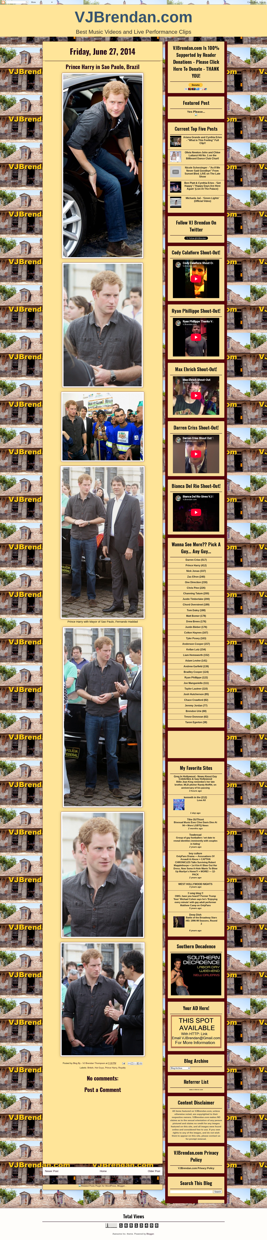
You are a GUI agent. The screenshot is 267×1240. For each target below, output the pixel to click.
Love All (201, 800)
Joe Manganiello (193, 683)
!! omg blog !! (195, 893)
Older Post (154, 1171)
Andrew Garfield (193, 666)
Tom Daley (193, 610)
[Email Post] (123, 1063)
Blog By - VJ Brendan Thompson (89, 1063)
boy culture (195, 853)
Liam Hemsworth (193, 655)
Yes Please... (196, 111)
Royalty (122, 1067)
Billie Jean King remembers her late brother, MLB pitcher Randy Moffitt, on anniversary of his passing (195, 784)
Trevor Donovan (193, 716)
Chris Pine (193, 588)
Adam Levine (193, 660)
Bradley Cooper (193, 672)
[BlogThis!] (132, 1063)
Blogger (150, 1234)
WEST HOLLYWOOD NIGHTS (195, 884)
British (90, 1067)
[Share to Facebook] (138, 1063)
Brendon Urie (193, 711)
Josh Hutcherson (193, 694)
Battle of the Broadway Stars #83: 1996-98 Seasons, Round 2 (201, 920)
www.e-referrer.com (196, 1089)
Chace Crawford (193, 700)
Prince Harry (111, 1067)
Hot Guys (99, 1067)
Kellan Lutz (192, 649)
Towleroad (195, 835)
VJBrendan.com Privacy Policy (196, 1168)
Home (103, 1171)
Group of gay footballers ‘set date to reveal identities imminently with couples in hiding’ (195, 840)
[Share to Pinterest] (140, 1063)
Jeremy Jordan (193, 705)
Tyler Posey (193, 638)
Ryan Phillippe (192, 677)
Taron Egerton (193, 722)
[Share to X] (135, 1063)
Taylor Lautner (192, 688)
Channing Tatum (193, 593)
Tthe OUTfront (195, 819)
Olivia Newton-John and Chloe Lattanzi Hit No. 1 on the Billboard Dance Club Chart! (202, 155)
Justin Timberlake (192, 599)
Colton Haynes (193, 632)
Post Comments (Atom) (109, 1179)
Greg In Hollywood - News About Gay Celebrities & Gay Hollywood (195, 777)
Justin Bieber (193, 627)
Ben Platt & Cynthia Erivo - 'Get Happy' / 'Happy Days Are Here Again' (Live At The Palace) (202, 186)
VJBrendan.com (134, 17)
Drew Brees (193, 621)
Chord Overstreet (193, 604)
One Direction (193, 582)
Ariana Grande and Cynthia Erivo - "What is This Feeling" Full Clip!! (202, 140)
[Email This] (129, 1063)
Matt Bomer (193, 616)
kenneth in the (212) (195, 797)
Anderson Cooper (192, 644)
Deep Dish (195, 914)
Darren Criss (193, 560)
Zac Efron (193, 576)
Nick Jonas (192, 571)
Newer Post (51, 1171)
